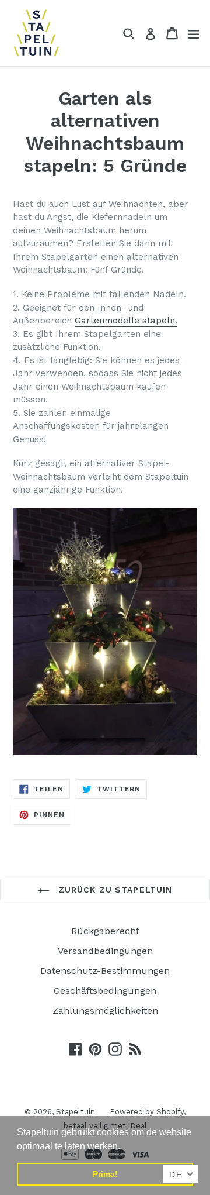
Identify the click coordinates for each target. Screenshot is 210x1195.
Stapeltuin (75, 1111)
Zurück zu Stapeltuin (114, 889)
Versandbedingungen (105, 950)
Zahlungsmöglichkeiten (105, 1010)
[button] (124, 1147)
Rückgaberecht (105, 930)
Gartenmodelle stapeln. (126, 320)
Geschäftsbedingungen (105, 990)
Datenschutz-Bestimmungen (105, 970)
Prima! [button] (105, 1174)
